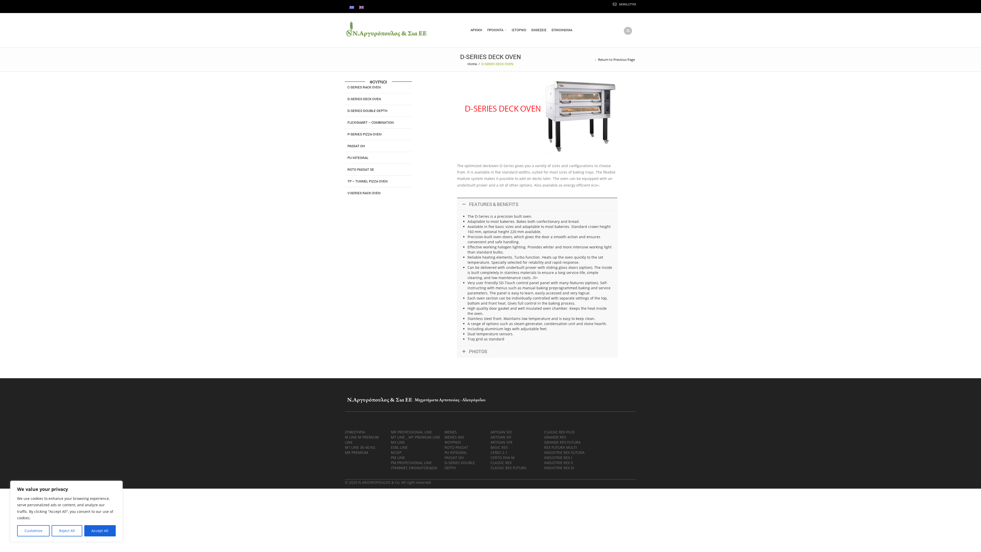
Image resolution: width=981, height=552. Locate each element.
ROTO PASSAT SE (360, 169)
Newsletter (627, 4)
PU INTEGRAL (357, 158)
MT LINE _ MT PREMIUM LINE (415, 437)
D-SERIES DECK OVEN (364, 99)
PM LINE (398, 457)
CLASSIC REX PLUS (559, 432)
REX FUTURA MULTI (560, 447)
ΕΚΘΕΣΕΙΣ (538, 30)
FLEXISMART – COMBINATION (370, 122)
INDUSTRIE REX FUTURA (564, 452)
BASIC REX (499, 447)
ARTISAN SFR (501, 442)
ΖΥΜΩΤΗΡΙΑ (355, 432)
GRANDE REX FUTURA (562, 442)
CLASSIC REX (501, 462)
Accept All (99, 530)
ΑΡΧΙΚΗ (476, 30)
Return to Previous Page (616, 59)
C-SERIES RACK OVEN (364, 87)
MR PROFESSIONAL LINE (411, 432)
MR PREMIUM (356, 452)
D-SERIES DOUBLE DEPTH (367, 111)
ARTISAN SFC (501, 432)
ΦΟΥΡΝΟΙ (453, 442)
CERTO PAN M (503, 457)
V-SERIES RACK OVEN (363, 193)
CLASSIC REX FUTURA (508, 467)
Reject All (67, 530)
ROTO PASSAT (456, 447)
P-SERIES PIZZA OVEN (364, 134)
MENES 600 (454, 437)
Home (472, 64)
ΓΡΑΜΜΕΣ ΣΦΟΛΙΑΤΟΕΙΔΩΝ (414, 467)
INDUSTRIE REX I (558, 457)
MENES (451, 432)
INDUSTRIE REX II (558, 462)
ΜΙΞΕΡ (396, 452)
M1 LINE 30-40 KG (360, 447)
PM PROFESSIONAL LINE (411, 462)
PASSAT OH (356, 146)
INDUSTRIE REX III (559, 467)
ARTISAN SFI (501, 437)
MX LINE (398, 442)
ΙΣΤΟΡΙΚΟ (519, 30)
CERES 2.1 (499, 452)
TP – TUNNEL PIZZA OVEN (367, 181)
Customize (33, 530)
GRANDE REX (555, 437)
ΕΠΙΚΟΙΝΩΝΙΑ (562, 30)
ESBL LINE (399, 447)
